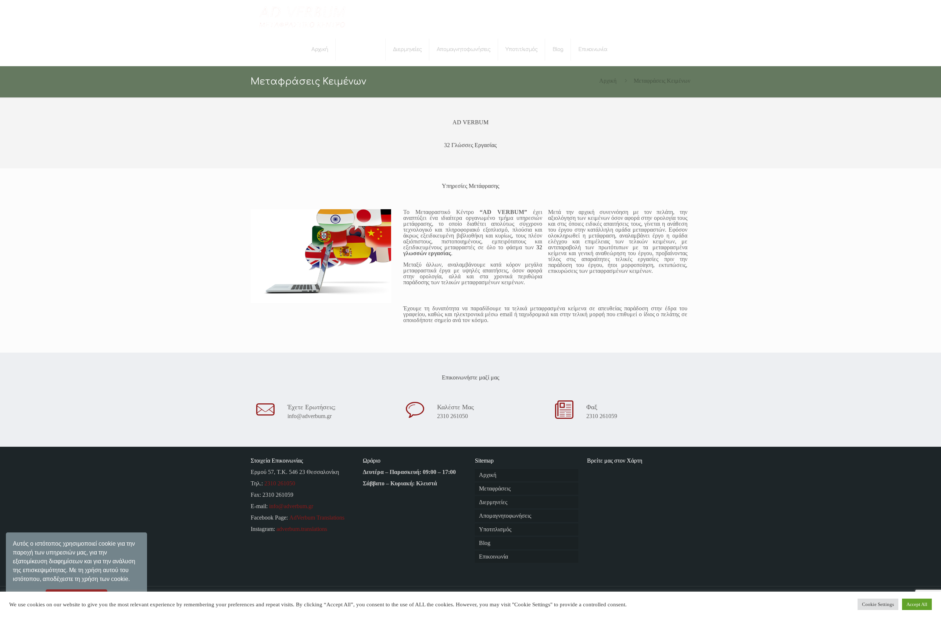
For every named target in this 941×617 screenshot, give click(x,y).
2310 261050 (452, 416)
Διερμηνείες (493, 502)
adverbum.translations (301, 529)
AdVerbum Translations (316, 517)
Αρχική (607, 81)
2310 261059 (601, 416)
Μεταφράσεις (495, 488)
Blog (484, 543)
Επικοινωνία (493, 556)
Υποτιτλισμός (495, 529)
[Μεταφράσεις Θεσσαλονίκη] (302, 16)
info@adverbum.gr (309, 416)
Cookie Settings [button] (878, 604)
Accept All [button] (916, 604)
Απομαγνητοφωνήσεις (505, 516)
